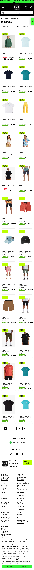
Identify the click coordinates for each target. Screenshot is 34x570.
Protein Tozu (21, 485)
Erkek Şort (20, 475)
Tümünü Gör (4, 480)
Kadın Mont (4, 475)
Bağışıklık (4, 516)
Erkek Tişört (20, 474)
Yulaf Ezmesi (5, 491)
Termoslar (4, 500)
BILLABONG (14, 18)
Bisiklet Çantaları (6, 534)
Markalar (6, 18)
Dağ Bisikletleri (21, 520)
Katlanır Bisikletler (20, 515)
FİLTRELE (5, 26)
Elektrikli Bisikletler (20, 518)
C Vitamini (4, 514)
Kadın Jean (4, 478)
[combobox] (17, 12)
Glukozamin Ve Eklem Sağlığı (5, 519)
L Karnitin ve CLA (22, 489)
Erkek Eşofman (21, 477)
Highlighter (20, 506)
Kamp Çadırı (4, 503)
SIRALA (25, 26)
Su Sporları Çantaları (4, 532)
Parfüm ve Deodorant (20, 504)
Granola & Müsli (5, 487)
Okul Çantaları (5, 530)
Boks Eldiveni (5, 505)
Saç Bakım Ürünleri (20, 501)
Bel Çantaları (5, 528)
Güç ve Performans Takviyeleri (20, 492)
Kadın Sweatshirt (6, 477)
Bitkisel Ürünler (5, 517)
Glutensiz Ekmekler (4, 489)
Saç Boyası (20, 507)
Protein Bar (4, 485)
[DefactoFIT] (17, 7)
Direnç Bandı (5, 502)
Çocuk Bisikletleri (22, 521)
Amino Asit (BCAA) (20, 487)
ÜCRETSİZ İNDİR (27, 462)
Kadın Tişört (4, 474)
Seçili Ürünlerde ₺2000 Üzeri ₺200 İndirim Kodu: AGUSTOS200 (17, 1)
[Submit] (2, 12)
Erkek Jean (20, 478)
